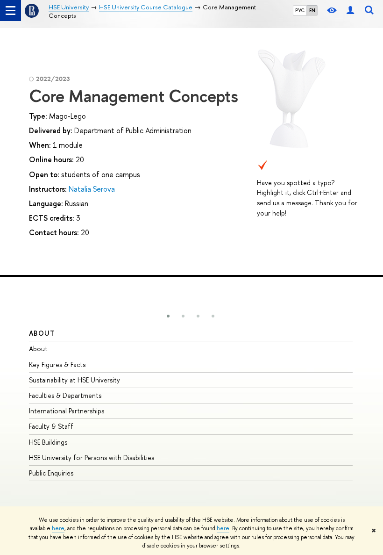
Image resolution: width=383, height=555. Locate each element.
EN (312, 10)
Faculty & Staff (51, 426)
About (42, 333)
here (58, 528)
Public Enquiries (51, 473)
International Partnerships (66, 410)
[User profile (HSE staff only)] (350, 10)
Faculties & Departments (65, 395)
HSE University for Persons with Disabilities (91, 457)
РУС (300, 10)
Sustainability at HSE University (74, 379)
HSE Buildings (48, 442)
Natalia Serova (92, 189)
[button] (168, 316)
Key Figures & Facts (57, 364)
